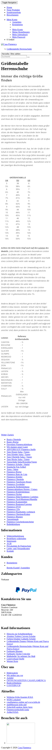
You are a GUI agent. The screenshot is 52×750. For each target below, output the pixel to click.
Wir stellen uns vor (15, 675)
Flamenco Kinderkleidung (18, 492)
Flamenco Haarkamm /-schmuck (21, 512)
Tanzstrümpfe (13, 519)
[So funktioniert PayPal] (26, 592)
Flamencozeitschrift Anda (18, 709)
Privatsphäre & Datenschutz (19, 546)
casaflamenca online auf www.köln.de (23, 702)
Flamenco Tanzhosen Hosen (19, 482)
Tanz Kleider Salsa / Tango (18, 454)
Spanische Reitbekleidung (18, 487)
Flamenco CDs (13, 509)
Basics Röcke (13, 442)
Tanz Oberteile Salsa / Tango (19, 457)
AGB (9, 543)
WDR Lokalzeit (14, 699)
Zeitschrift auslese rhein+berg (19, 707)
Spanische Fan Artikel (16, 467)
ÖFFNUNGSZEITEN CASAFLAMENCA (26, 680)
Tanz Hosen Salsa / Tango (18, 452)
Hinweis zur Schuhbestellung (19, 634)
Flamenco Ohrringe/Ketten (18, 514)
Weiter (4, 435)
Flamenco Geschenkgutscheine (20, 522)
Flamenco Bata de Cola (17, 474)
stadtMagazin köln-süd (16, 704)
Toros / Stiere (12, 469)
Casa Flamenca (24, 747)
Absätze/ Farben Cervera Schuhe (21, 636)
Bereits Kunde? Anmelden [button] (18, 568)
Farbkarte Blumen (14, 651)
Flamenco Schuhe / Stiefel (18, 464)
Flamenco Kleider (14, 477)
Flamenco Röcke (14, 472)
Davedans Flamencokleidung (19, 444)
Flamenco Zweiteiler (16, 484)
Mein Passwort (18, 37)
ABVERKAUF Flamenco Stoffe (21, 449)
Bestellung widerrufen (16, 538)
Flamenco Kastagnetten (17, 502)
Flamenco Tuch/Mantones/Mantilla (22, 499)
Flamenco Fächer (14, 494)
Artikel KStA (12, 712)
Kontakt (10, 551)
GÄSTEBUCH (13, 685)
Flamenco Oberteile (15, 479)
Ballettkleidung (13, 524)
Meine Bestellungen (21, 32)
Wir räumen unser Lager (17, 447)
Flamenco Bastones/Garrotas (19, 504)
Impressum (11, 541)
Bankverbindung (14, 683)
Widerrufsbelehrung (15, 536)
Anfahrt (10, 678)
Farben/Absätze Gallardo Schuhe (21, 639)
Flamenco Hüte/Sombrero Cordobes (22, 497)
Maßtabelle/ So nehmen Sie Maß (21, 656)
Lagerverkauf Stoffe (15, 659)
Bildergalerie (12, 673)
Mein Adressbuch (20, 34)
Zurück (10, 435)
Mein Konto (17, 29)
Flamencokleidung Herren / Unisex (22, 489)
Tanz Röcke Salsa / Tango (18, 459)
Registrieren (17, 24)
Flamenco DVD (14, 507)
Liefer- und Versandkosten (18, 548)
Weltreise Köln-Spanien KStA (20, 697)
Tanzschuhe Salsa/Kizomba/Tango (22, 462)
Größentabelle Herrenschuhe (19, 49)
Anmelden (16, 22)
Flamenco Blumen (15, 517)
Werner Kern (12, 661)
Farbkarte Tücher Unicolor (18, 654)
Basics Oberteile (14, 439)
